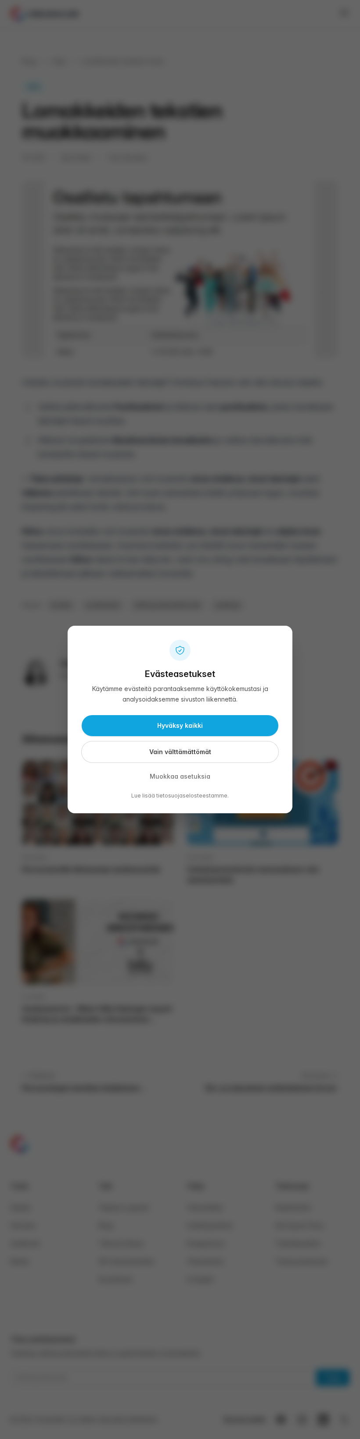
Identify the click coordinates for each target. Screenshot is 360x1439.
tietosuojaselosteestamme (191, 795)
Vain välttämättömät (180, 751)
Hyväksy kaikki (180, 725)
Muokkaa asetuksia (180, 776)
